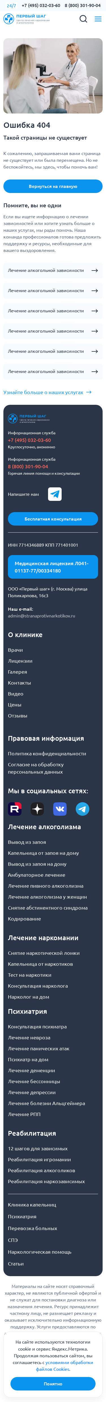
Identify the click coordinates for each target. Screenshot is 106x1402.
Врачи (15, 650)
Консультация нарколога (38, 986)
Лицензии (20, 660)
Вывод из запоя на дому (37, 864)
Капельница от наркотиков (40, 964)
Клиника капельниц (32, 1204)
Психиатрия (22, 1216)
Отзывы (17, 715)
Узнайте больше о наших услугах (43, 392)
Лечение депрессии (32, 1092)
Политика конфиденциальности (47, 753)
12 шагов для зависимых (38, 1148)
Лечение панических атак (39, 1048)
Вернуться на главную (53, 186)
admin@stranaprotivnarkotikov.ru (41, 615)
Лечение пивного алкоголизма (45, 886)
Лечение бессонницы (34, 1081)
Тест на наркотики (29, 975)
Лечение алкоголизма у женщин (47, 896)
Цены (14, 704)
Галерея (17, 671)
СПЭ (13, 1240)
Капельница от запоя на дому (43, 853)
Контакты (19, 682)
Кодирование (24, 918)
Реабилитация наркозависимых (46, 1181)
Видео (15, 693)
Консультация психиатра (37, 1026)
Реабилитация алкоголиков (41, 1170)
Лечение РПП (24, 1114)
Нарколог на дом (28, 996)
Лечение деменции (31, 1070)
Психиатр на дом (28, 1059)
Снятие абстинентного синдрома (48, 907)
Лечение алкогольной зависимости (46, 270)
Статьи (16, 1263)
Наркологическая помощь (40, 1252)
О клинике (25, 634)
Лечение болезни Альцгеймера (46, 1103)
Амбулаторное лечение (36, 875)
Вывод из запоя (27, 842)
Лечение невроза (29, 1037)
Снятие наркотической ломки (44, 953)
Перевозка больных (32, 1228)
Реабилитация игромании (39, 1159)
